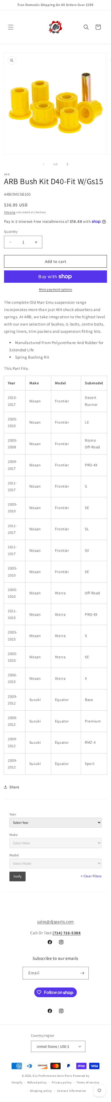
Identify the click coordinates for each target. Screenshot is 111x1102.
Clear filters (91, 876)
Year (12, 814)
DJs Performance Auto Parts (52, 1076)
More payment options (55, 289)
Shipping (9, 212)
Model (14, 855)
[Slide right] (67, 164)
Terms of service (88, 1082)
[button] (11, 27)
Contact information (71, 1091)
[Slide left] (44, 164)
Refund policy (37, 1082)
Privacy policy (62, 1082)
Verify (17, 876)
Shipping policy (41, 1091)
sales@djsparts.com (55, 921)
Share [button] (14, 787)
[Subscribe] (82, 973)
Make (13, 834)
